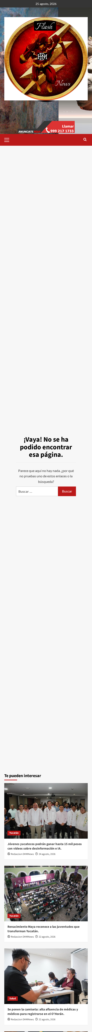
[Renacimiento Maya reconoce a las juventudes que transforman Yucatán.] (46, 893)
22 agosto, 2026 (47, 937)
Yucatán (14, 833)
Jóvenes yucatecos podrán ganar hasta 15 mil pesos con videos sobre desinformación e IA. (44, 846)
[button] (8, 139)
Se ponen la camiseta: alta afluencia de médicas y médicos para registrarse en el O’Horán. (42, 1011)
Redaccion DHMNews (22, 854)
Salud (12, 998)
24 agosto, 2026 (47, 854)
